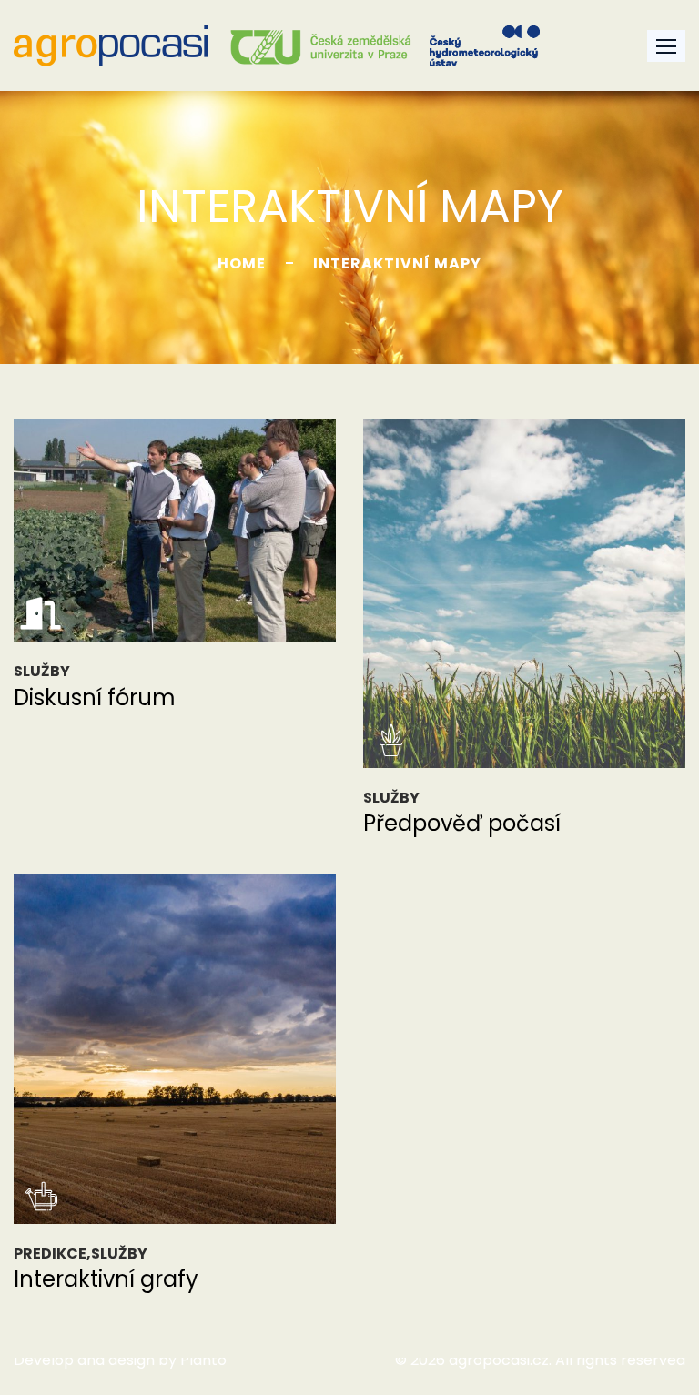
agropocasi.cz (499, 1360)
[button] (666, 46)
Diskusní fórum (95, 697)
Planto (203, 1360)
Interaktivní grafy (106, 1279)
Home (242, 263)
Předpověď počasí (462, 823)
